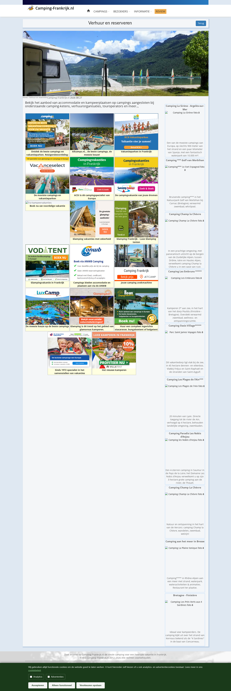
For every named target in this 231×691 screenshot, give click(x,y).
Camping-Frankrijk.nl (54, 8)
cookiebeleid (34, 670)
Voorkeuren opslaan (90, 685)
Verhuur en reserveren (38, 97)
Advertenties (57, 676)
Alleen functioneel (62, 685)
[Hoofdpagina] (88, 11)
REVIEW (160, 11)
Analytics (37, 676)
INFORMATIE (142, 11)
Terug (201, 23)
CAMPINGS (101, 11)
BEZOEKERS (120, 11)
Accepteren (38, 685)
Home (25, 97)
